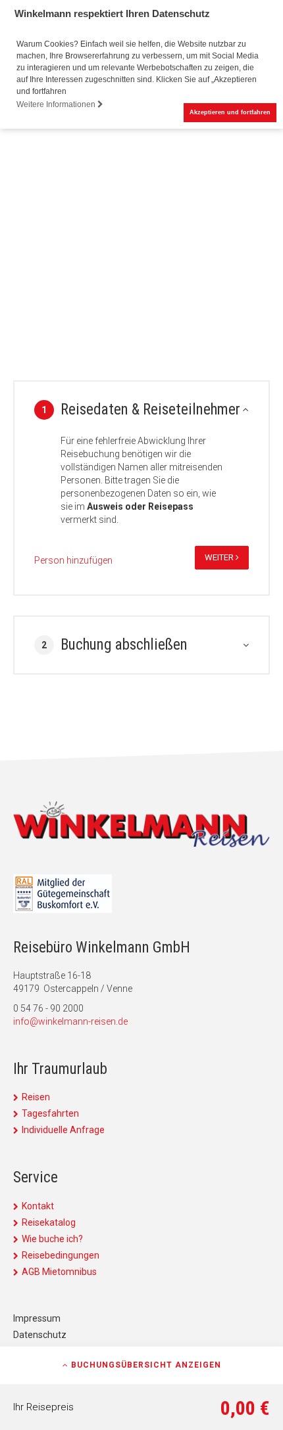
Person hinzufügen (73, 560)
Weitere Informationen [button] (56, 104)
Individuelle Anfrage (63, 1130)
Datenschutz (39, 1334)
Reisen (36, 1097)
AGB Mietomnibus (59, 1271)
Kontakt (38, 1206)
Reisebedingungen (60, 1255)
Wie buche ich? (52, 1239)
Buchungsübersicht (144, 1365)
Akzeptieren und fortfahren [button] (230, 112)
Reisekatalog (49, 1222)
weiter (220, 557)
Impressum (37, 1318)
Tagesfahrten (50, 1113)
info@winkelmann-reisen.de (70, 1021)
